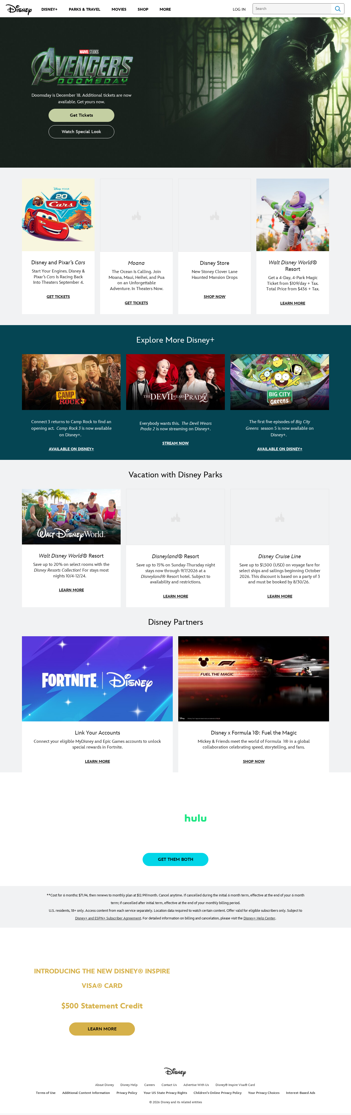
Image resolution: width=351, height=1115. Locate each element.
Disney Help (129, 1085)
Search (337, 8)
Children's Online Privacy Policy (218, 1093)
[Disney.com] (19, 9)
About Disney (104, 1085)
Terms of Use (46, 1093)
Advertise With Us (196, 1085)
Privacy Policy (127, 1093)
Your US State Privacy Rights (165, 1093)
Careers (149, 1085)
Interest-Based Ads (300, 1093)
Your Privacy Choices (263, 1093)
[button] (242, 9)
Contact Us (169, 1085)
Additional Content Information (86, 1093)
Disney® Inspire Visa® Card (235, 1085)
